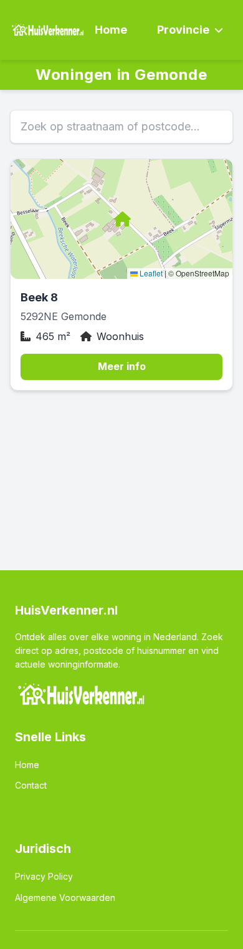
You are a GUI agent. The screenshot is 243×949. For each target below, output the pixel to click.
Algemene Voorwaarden (65, 897)
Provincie (183, 29)
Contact (31, 785)
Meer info (122, 366)
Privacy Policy (44, 876)
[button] (121, 219)
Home (111, 29)
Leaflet (150, 273)
